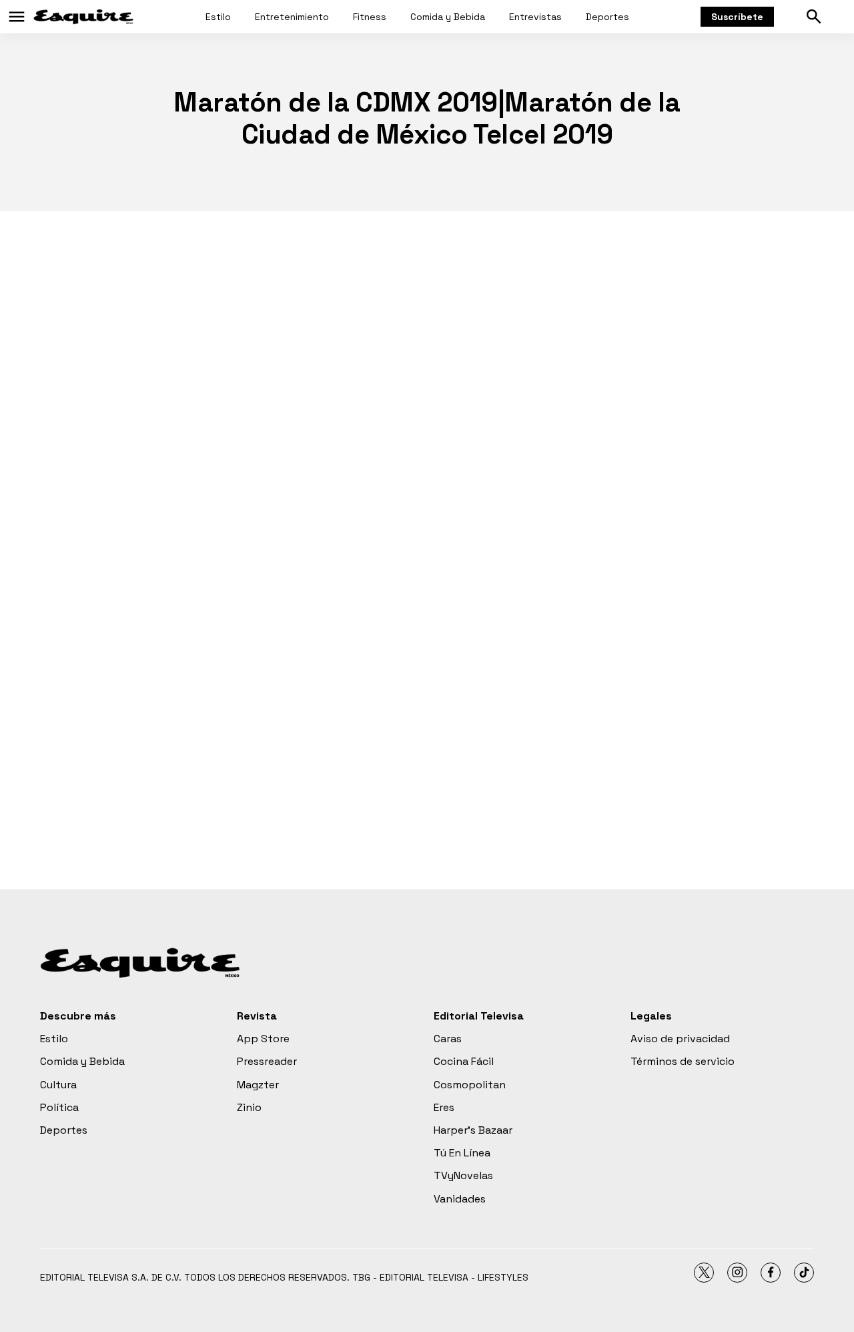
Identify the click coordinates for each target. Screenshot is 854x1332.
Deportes (607, 17)
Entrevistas (535, 17)
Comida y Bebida (447, 17)
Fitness (369, 17)
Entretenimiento (292, 17)
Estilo (218, 17)
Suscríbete (737, 17)
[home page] (83, 17)
